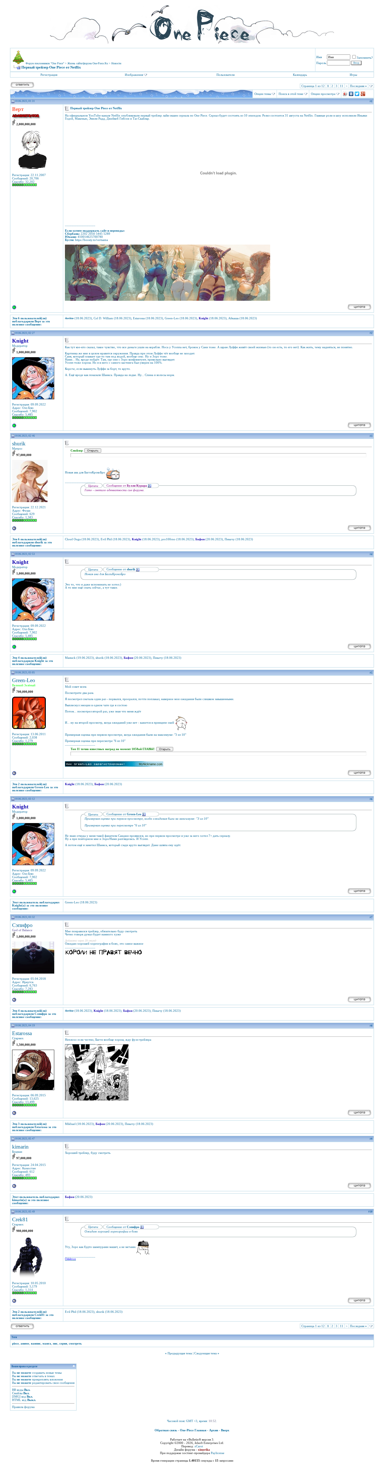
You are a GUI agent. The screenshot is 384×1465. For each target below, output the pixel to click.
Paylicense (217, 1453)
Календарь (300, 74)
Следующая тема (205, 1353)
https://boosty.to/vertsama (91, 239)
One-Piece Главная (193, 1430)
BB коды (17, 1389)
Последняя (358, 86)
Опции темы (262, 93)
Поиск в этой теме (291, 93)
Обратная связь (166, 1430)
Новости (116, 63)
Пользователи (225, 74)
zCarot (199, 1446)
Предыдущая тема (180, 1353)
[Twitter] (357, 93)
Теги (14, 1337)
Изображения (134, 74)
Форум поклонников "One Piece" (45, 63)
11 (341, 86)
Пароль (321, 63)
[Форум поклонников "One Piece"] (192, 22)
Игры (353, 74)
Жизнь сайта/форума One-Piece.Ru (87, 63)
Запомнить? (365, 57)
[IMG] (16, 1396)
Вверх (225, 1430)
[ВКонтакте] (351, 93)
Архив (213, 1430)
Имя (319, 57)
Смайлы (17, 1393)
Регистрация (48, 74)
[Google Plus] (363, 93)
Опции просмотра (323, 93)
